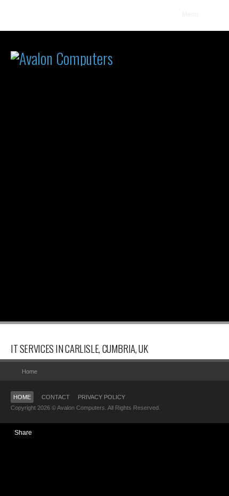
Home (22, 397)
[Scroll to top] (207, 371)
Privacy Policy (101, 397)
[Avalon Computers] (62, 33)
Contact (56, 397)
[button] (196, 14)
